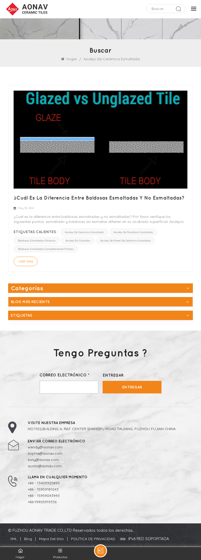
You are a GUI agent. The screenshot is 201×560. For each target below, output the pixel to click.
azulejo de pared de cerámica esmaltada (125, 240)
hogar (71, 59)
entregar (132, 387)
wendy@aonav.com (45, 447)
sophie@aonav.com (45, 453)
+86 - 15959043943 (44, 495)
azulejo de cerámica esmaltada (84, 232)
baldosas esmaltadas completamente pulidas (46, 248)
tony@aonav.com (43, 459)
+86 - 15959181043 (43, 489)
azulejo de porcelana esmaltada (133, 232)
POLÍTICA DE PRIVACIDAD (93, 538)
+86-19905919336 (42, 501)
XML (13, 538)
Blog (28, 538)
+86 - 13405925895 (44, 483)
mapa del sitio (51, 538)
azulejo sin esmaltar (77, 240)
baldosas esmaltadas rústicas (36, 240)
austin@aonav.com (45, 466)
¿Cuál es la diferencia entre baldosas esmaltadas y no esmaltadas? (99, 198)
